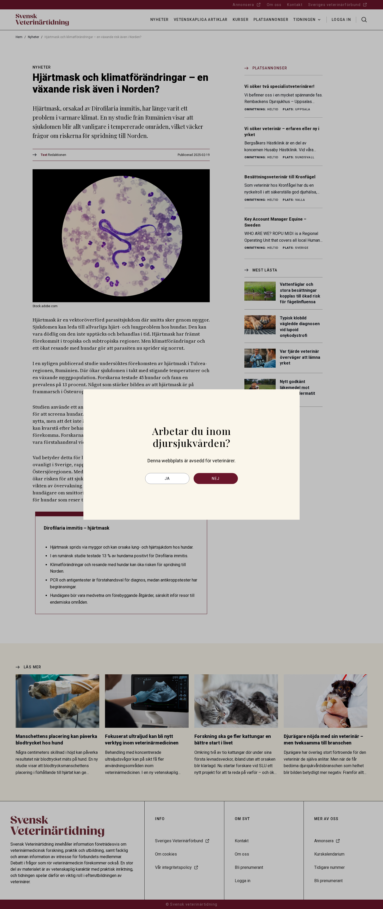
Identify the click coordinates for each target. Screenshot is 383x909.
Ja (167, 478)
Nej (215, 478)
